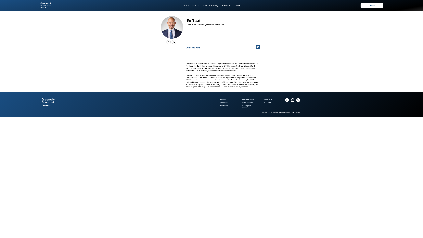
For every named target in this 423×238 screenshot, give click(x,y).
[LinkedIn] (174, 42)
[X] (298, 100)
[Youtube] (292, 100)
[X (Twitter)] (169, 42)
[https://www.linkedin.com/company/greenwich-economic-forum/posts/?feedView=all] (287, 100)
